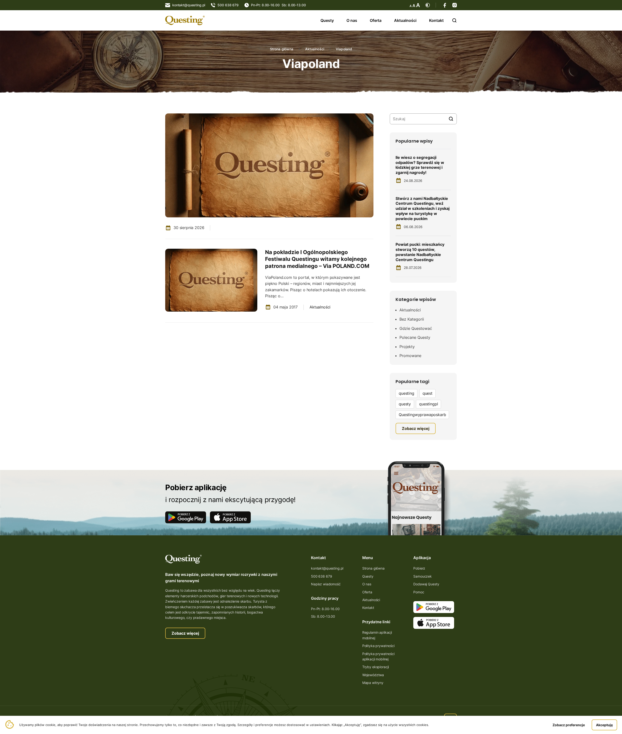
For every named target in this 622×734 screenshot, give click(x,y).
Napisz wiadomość (326, 584)
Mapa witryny (372, 683)
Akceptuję (604, 725)
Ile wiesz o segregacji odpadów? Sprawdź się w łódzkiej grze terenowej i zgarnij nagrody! (420, 165)
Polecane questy (414, 337)
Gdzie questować (415, 328)
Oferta (375, 20)
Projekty (407, 346)
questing (406, 393)
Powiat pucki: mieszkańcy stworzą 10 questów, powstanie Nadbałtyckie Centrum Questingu (420, 252)
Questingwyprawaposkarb (422, 414)
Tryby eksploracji (375, 667)
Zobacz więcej (185, 633)
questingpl (428, 403)
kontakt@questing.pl (327, 568)
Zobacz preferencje (569, 725)
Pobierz (419, 568)
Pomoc (418, 592)
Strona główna (282, 49)
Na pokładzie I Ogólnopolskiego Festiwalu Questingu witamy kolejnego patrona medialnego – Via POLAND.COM (317, 259)
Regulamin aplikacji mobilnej (377, 635)
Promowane (410, 355)
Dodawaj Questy (426, 584)
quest (427, 393)
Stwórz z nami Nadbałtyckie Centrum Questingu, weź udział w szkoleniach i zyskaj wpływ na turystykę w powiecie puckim (422, 208)
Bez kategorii (411, 319)
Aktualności (405, 20)
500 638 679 (321, 576)
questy (405, 403)
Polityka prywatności (378, 646)
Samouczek (422, 576)
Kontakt (436, 20)
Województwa (373, 675)
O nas (351, 20)
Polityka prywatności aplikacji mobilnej (378, 656)
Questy (327, 20)
